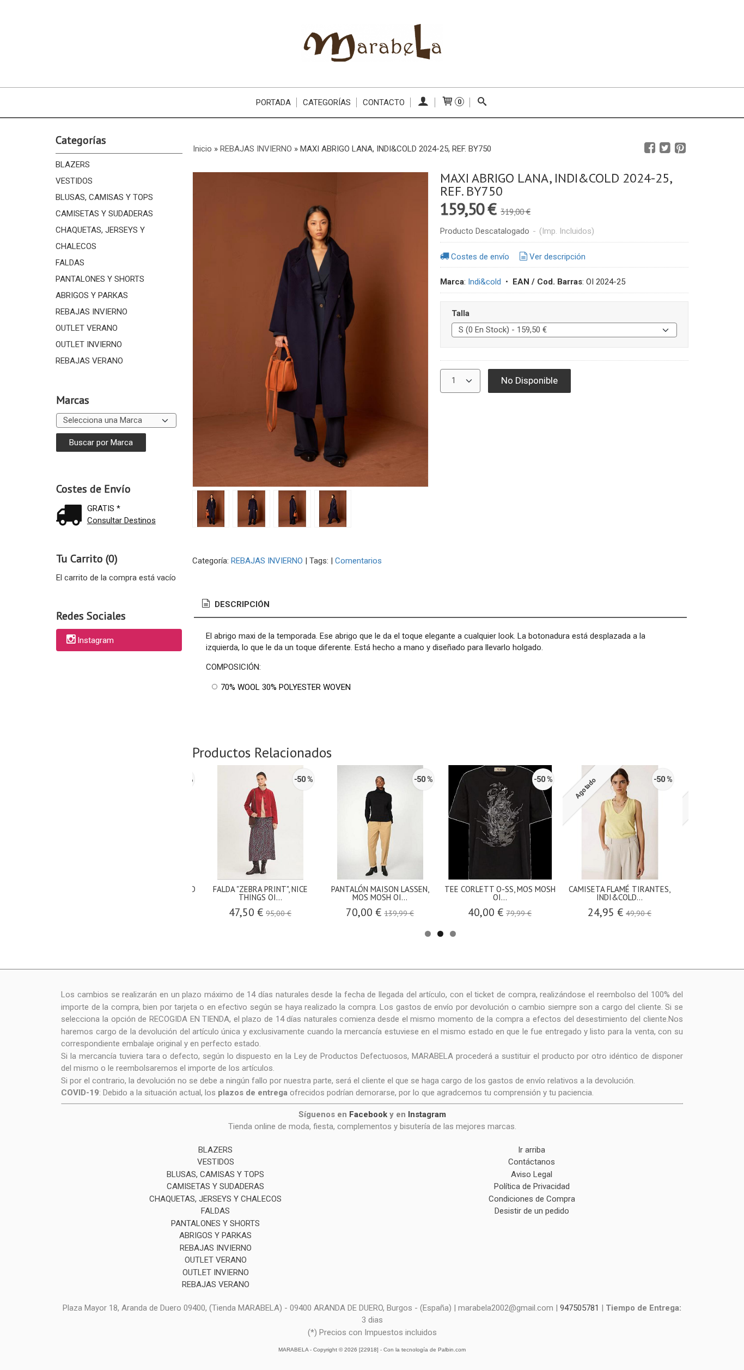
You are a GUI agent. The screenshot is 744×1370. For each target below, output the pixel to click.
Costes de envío (480, 257)
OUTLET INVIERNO (89, 344)
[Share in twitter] (665, 148)
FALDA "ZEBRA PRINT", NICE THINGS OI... (260, 893)
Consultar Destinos (121, 520)
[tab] (235, 604)
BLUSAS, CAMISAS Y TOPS (104, 197)
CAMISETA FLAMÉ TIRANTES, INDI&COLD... (619, 893)
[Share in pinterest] (680, 148)
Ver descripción (557, 257)
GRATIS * (103, 508)
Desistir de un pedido (532, 1211)
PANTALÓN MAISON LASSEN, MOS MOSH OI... (380, 893)
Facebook (368, 1114)
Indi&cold (484, 282)
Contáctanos (531, 1162)
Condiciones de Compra (532, 1199)
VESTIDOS (74, 181)
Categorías (327, 102)
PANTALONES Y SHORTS (100, 279)
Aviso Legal (531, 1174)
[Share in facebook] (649, 148)
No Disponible (529, 380)
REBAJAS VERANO (89, 361)
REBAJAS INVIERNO (91, 312)
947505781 (579, 1308)
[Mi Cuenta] (423, 102)
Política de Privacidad (532, 1186)
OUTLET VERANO (87, 328)
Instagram (95, 641)
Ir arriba (531, 1150)
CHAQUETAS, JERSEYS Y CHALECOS (100, 238)
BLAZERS (73, 164)
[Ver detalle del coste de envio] (71, 516)
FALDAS (70, 263)
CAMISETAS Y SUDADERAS (104, 214)
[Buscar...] (482, 102)
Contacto (384, 102)
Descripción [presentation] (241, 604)
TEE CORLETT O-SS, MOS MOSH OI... (500, 893)
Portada (273, 102)
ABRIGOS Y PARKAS (92, 295)
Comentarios (358, 561)
